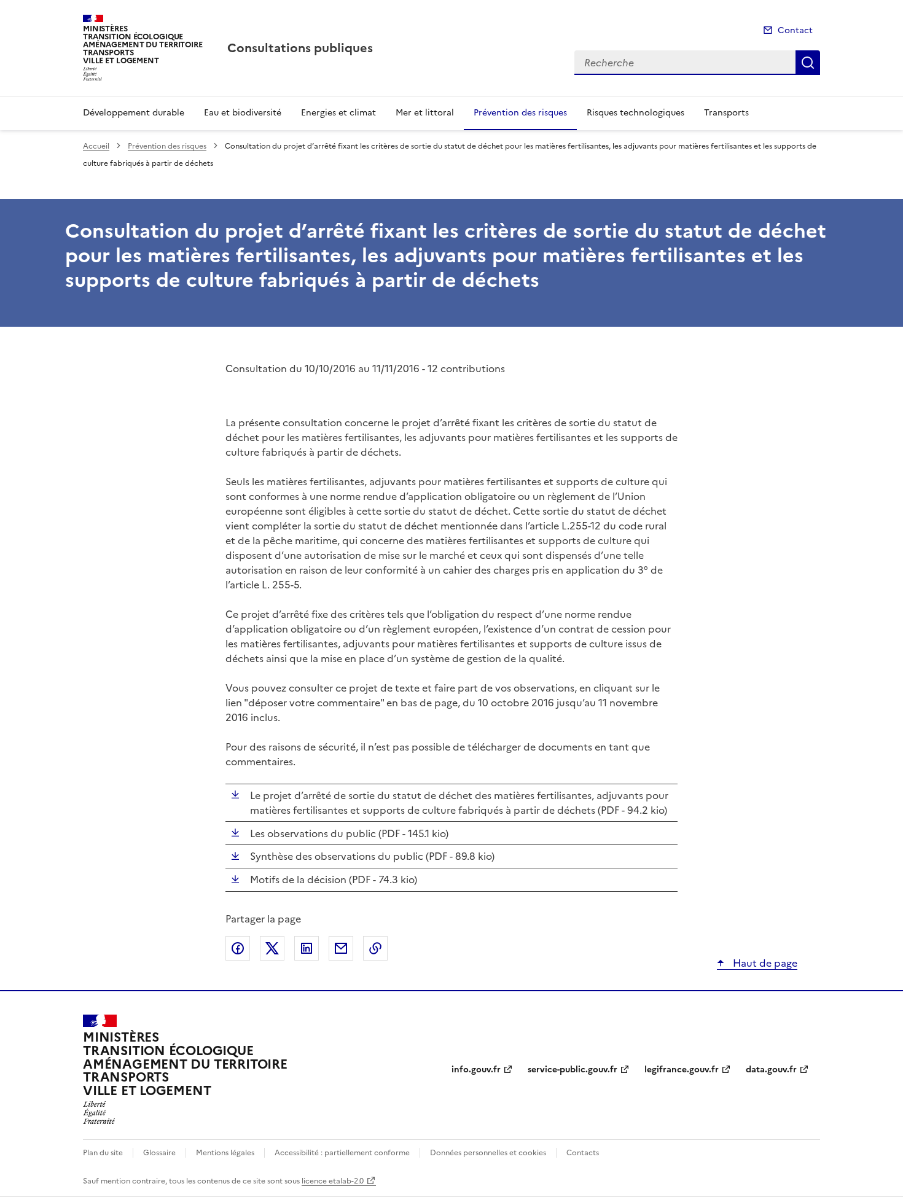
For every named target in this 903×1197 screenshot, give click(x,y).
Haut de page (763, 963)
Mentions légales (225, 1152)
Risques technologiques (635, 112)
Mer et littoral (425, 112)
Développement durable (133, 112)
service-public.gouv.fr (572, 1069)
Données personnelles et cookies (488, 1152)
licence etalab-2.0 (333, 1181)
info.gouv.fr (476, 1069)
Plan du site (103, 1152)
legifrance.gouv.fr (681, 1069)
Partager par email (341, 948)
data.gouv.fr (771, 1069)
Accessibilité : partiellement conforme (342, 1152)
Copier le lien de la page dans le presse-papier (375, 948)
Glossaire (159, 1152)
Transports (726, 112)
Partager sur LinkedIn (306, 948)
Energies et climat (338, 112)
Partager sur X (272, 948)
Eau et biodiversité (242, 112)
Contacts (582, 1152)
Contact (795, 30)
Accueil (96, 146)
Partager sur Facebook (237, 948)
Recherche (808, 62)
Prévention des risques (520, 112)
